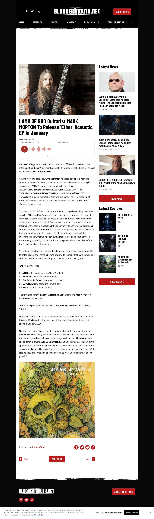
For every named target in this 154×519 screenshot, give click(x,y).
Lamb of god (38, 447)
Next (88, 459)
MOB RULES (123, 257)
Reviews (55, 22)
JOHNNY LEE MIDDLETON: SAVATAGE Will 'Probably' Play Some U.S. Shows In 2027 (117, 182)
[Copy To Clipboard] (93, 447)
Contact (71, 22)
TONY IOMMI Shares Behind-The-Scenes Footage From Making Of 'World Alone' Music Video (115, 142)
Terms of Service (116, 22)
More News (57, 458)
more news (116, 198)
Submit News (122, 11)
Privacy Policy (91, 22)
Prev (26, 459)
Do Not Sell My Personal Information (109, 513)
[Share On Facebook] (76, 447)
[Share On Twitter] (82, 447)
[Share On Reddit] (87, 447)
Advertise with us (123, 491)
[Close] (150, 512)
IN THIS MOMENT (125, 215)
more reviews (117, 281)
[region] (77, 513)
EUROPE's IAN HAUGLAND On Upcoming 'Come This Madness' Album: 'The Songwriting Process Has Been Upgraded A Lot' (115, 101)
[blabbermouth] (77, 14)
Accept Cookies (132, 513)
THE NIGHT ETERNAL (123, 237)
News (21, 22)
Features (37, 22)
